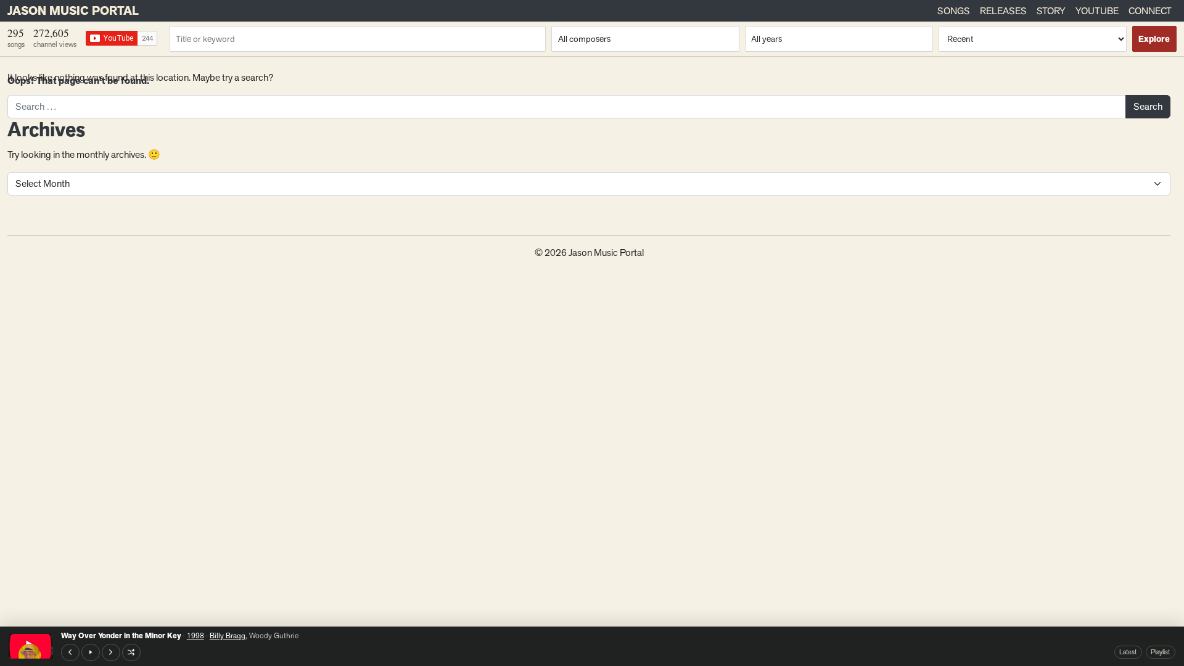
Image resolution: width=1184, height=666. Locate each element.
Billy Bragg (227, 636)
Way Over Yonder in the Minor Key (121, 636)
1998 (195, 636)
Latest (1128, 652)
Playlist (1160, 652)
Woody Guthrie (273, 636)
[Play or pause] (90, 652)
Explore (1154, 39)
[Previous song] (70, 652)
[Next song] (111, 652)
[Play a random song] (131, 652)
